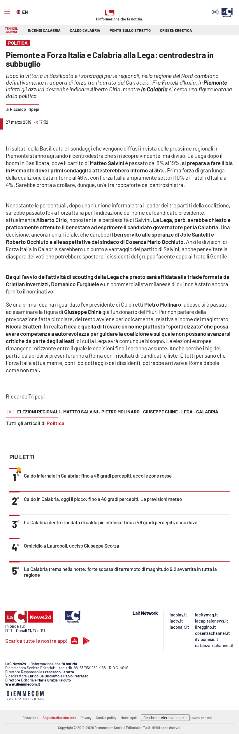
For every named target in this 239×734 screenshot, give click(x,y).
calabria (207, 411)
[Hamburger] (7, 12)
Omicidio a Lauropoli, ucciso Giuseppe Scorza (71, 545)
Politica (55, 423)
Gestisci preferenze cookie (165, 717)
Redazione (30, 718)
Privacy (86, 718)
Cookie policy (106, 718)
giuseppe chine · (161, 411)
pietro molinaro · (121, 411)
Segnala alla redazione (59, 718)
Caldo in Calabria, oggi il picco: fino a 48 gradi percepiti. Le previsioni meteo (103, 499)
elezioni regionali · (39, 411)
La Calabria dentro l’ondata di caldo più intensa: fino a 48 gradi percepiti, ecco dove (110, 522)
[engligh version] (19, 11)
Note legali (129, 718)
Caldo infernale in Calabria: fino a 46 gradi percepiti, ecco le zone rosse (98, 475)
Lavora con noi (201, 718)
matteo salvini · (81, 411)
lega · (188, 411)
